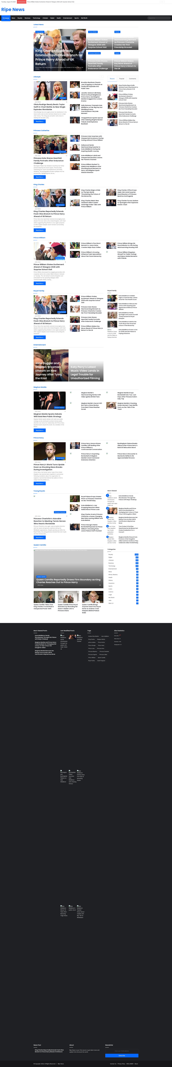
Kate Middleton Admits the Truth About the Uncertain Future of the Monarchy (127, 323)
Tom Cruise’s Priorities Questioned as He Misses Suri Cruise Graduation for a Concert (128, 529)
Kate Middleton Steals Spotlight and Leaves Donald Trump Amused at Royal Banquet (128, 315)
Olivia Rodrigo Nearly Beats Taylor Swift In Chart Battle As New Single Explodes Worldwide (49, 107)
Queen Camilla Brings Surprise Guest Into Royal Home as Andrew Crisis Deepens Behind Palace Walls (91, 609)
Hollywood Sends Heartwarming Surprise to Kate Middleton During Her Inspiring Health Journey (90, 148)
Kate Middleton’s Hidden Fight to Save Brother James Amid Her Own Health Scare (128, 297)
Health (59, 18)
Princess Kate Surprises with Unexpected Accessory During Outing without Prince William (92, 138)
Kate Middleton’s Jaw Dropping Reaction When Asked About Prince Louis (90, 507)
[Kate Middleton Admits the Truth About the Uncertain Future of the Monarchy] (112, 324)
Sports (77, 18)
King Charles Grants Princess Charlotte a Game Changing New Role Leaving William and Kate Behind (92, 517)
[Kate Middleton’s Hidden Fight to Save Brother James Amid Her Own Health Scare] (112, 298)
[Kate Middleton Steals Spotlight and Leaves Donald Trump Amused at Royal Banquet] (112, 315)
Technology (36, 18)
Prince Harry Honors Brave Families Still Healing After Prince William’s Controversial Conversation (91, 446)
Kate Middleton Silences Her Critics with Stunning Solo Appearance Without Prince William (128, 306)
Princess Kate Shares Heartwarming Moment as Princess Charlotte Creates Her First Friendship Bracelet (56, 2)
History (111, 580)
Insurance (111, 583)
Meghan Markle (101, 639)
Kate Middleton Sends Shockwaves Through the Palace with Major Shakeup (128, 498)
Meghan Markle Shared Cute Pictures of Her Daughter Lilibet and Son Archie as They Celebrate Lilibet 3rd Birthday (128, 540)
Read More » (39, 121)
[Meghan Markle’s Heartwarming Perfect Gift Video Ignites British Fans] (70, 392)
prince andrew (91, 642)
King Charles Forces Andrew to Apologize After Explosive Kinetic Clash (128, 203)
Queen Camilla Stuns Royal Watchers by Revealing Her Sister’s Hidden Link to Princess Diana (68, 608)
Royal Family (91, 660)
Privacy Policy (121, 1063)
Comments (132, 78)
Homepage (6, 18)
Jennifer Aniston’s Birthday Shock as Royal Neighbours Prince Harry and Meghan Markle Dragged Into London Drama (91, 97)
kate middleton (105, 636)
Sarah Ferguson (101, 660)
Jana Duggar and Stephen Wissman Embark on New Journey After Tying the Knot (48, 370)
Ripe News (61, 1063)
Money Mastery (113, 574)
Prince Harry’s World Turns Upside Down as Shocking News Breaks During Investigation (49, 467)
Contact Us (113, 1063)
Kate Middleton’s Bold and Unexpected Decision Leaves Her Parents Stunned (91, 157)
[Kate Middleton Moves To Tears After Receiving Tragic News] (64, 911)
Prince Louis (91, 648)
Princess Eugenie (92, 654)
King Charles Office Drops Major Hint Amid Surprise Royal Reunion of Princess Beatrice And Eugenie (127, 193)
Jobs (110, 600)
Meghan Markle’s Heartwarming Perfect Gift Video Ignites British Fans (91, 395)
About (136, 1063)
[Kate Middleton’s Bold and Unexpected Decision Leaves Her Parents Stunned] (75, 157)
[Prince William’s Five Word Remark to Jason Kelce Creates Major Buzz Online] (75, 245)
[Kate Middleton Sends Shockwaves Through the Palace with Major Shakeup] (112, 500)
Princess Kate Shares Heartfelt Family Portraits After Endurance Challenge (98, 65)
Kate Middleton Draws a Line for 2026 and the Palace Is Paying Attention (128, 331)
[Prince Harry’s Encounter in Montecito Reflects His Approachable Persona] (107, 454)
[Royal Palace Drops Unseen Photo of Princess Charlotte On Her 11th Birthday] (75, 498)
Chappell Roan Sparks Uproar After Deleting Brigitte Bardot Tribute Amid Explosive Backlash (92, 121)
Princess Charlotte (104, 651)
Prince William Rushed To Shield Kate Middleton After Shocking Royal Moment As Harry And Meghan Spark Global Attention (91, 168)
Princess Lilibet (103, 654)
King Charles (39, 32)
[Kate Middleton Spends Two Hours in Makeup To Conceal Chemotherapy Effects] (72, 972)
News (13, 18)
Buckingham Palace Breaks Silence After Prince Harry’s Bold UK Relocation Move (127, 445)
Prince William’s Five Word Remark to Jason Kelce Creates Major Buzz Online (91, 245)
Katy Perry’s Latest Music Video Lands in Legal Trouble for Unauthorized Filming (85, 372)
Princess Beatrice (92, 651)
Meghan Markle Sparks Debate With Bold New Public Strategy (48, 415)
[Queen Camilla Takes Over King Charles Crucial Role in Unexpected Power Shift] (44, 597)
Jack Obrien (38, 102)
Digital (52, 18)
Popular (121, 78)
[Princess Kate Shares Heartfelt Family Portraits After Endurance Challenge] (112, 114)
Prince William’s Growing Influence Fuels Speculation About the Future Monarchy (91, 254)
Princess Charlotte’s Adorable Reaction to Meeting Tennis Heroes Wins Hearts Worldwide (50, 521)
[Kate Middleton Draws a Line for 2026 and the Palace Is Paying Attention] (112, 333)
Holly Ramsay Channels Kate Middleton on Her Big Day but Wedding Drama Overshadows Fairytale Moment (91, 109)
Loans (110, 589)
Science (111, 591)
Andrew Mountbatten (93, 636)
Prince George (91, 645)
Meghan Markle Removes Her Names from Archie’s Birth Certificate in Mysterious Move (128, 520)
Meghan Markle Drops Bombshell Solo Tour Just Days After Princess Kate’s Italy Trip (127, 396)
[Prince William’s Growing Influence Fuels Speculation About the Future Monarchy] (75, 254)
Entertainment (67, 18)
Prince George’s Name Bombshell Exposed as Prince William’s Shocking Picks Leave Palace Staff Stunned (91, 528)
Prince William (93, 32)
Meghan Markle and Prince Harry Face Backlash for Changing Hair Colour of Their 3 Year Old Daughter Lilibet (128, 511)
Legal (110, 594)
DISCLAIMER (129, 1063)
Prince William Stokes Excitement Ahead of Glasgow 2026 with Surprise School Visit (98, 43)
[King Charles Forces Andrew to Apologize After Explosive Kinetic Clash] (111, 202)
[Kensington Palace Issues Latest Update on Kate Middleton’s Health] (64, 837)
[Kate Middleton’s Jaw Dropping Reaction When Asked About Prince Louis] (75, 507)
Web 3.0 (111, 603)
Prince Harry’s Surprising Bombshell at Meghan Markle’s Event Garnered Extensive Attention (90, 457)
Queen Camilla (101, 657)
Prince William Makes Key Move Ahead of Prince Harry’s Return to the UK (125, 65)
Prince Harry (101, 645)
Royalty (20, 18)
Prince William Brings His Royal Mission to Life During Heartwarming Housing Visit (128, 245)
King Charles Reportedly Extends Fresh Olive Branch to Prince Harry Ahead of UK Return (58, 57)
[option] (86, 50)
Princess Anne (100, 648)
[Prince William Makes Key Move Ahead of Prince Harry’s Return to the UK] (112, 122)
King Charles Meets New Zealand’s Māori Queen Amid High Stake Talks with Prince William (91, 204)
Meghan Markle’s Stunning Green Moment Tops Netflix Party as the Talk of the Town (128, 406)
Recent (112, 78)
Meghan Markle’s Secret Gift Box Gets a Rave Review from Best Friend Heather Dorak (91, 406)
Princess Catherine (94, 53)
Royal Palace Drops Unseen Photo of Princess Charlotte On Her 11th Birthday (91, 499)
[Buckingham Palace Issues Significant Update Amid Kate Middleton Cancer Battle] (72, 837)
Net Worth (84, 18)
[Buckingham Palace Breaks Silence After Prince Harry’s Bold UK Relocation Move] (107, 443)
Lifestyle (45, 18)
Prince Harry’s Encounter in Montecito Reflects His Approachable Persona (127, 456)
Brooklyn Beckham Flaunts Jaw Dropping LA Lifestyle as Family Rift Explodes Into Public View (91, 85)
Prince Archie (101, 642)
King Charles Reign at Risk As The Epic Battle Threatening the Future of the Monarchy (90, 193)
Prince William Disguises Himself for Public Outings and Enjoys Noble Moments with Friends (127, 255)
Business (27, 18)
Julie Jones (37, 155)
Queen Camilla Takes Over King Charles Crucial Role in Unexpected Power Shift (44, 607)
